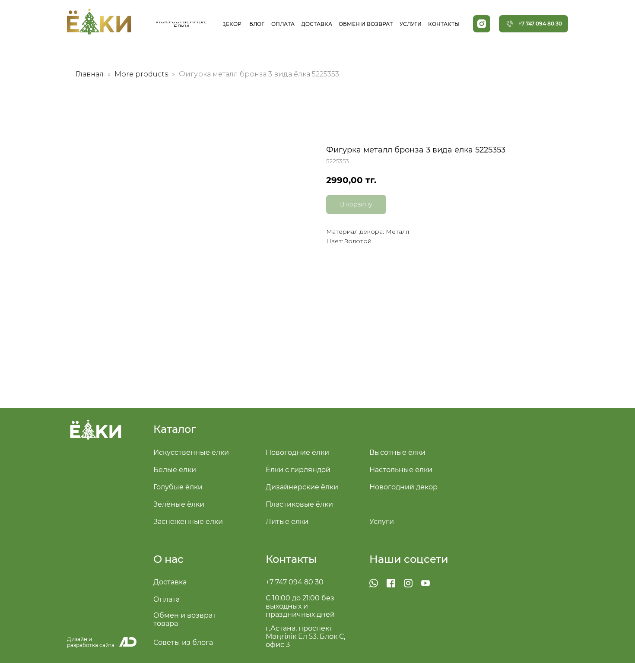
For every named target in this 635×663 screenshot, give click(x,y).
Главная (90, 74)
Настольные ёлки (400, 470)
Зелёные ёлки (178, 504)
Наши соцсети (408, 559)
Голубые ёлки (178, 487)
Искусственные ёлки (191, 452)
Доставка (170, 582)
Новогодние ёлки (297, 452)
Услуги (381, 521)
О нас (168, 559)
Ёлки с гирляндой (298, 470)
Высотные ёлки (397, 452)
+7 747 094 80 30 (295, 582)
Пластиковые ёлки (299, 504)
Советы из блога (183, 642)
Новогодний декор (403, 487)
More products (142, 74)
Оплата (166, 599)
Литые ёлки (287, 521)
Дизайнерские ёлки (302, 487)
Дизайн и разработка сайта (90, 642)
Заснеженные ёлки (188, 521)
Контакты (291, 559)
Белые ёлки (174, 470)
